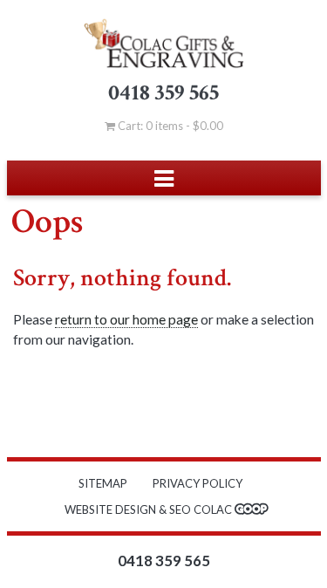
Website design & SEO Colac (150, 509)
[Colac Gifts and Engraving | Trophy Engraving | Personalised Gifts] (164, 43)
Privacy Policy (197, 483)
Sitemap (102, 483)
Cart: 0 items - (169, 126)
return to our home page (126, 319)
